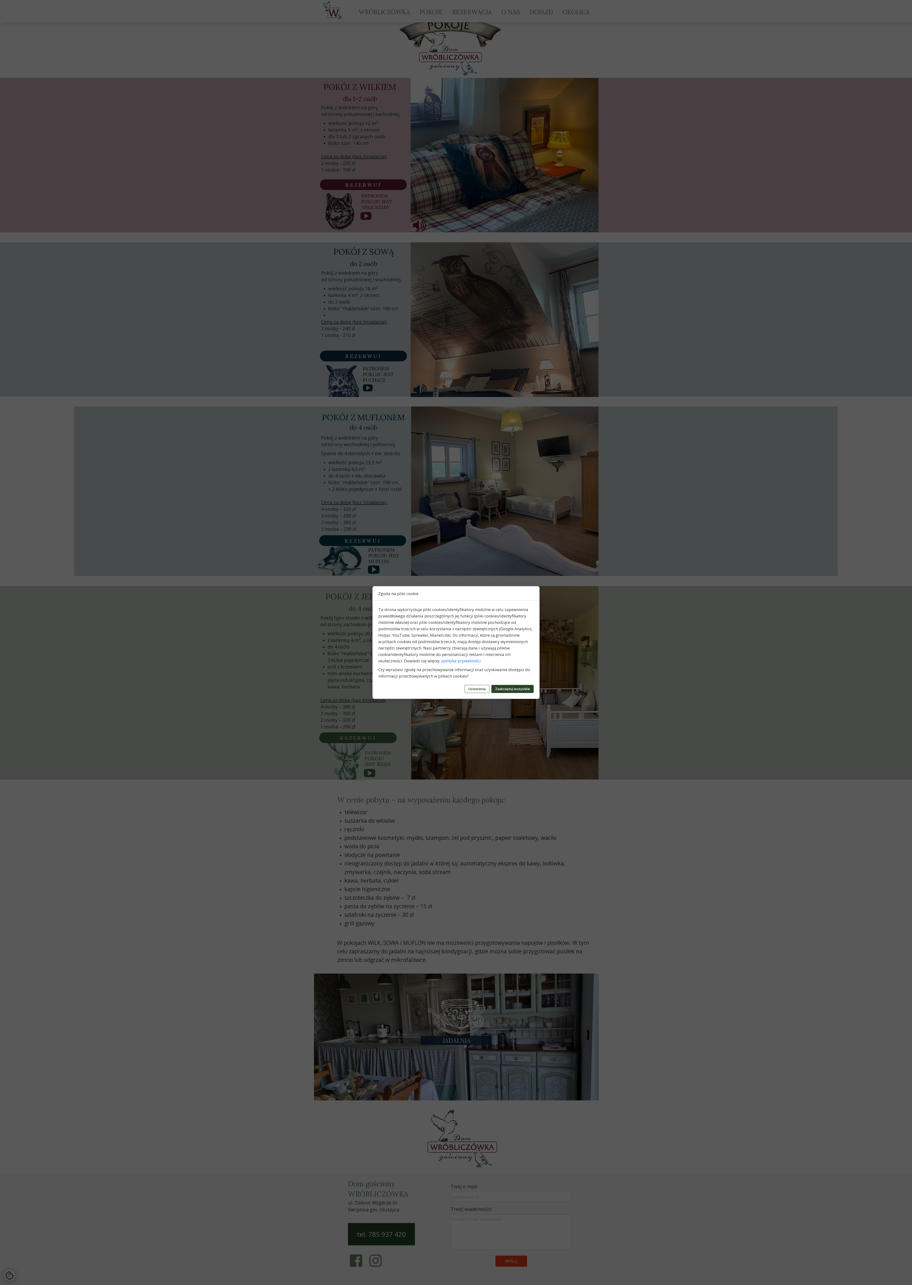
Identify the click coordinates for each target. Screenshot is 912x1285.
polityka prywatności (461, 661)
